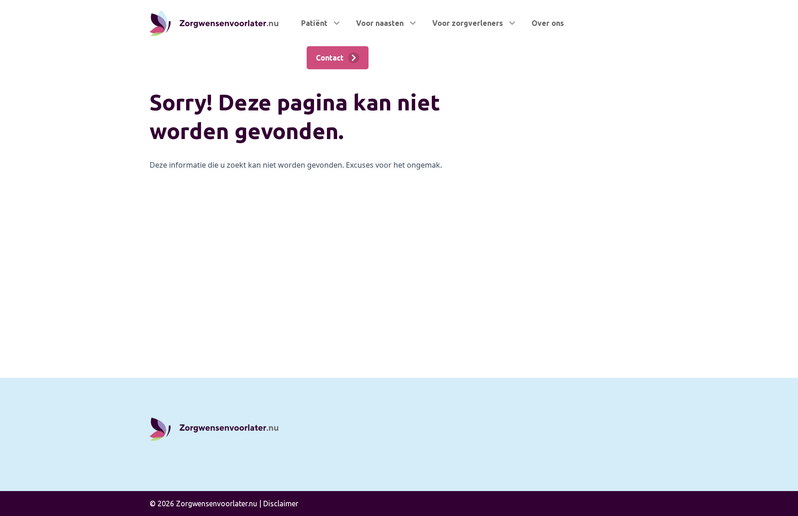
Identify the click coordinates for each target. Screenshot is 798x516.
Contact (330, 58)
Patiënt (314, 23)
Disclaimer (280, 503)
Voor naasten (380, 23)
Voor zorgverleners (467, 23)
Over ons (548, 23)
